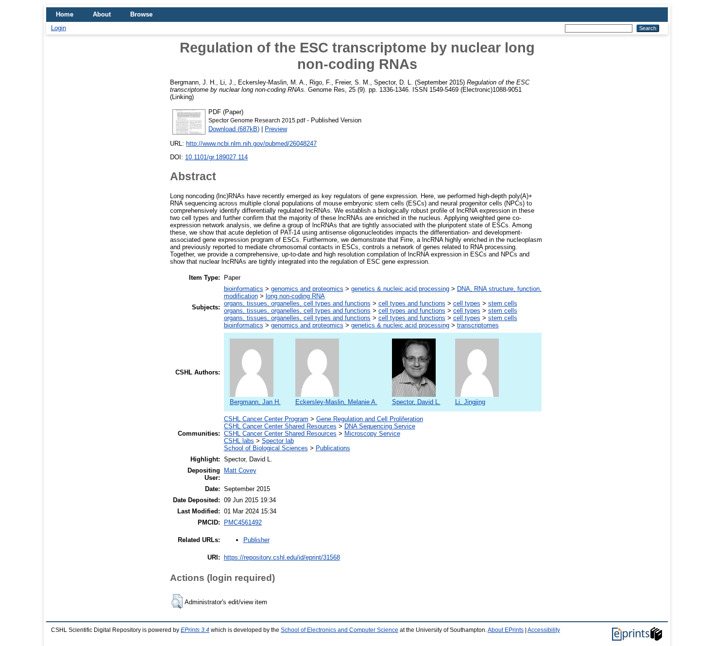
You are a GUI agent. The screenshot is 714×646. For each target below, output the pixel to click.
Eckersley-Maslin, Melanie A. (336, 402)
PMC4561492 (243, 522)
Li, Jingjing (470, 402)
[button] (177, 601)
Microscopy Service (372, 433)
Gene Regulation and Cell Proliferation (369, 419)
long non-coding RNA (295, 296)
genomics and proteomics (307, 288)
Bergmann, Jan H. (255, 402)
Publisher (256, 540)
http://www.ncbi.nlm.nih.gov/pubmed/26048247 (251, 143)
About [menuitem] (102, 14)
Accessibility (543, 630)
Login (58, 28)
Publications (333, 448)
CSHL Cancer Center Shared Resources (280, 426)
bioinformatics (243, 288)
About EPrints (506, 630)
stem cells (502, 303)
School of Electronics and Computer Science (339, 630)
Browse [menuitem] (141, 14)
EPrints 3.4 (195, 630)
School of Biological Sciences (266, 448)
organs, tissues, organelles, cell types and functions (297, 303)
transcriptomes (478, 325)
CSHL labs (239, 440)
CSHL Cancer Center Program (266, 419)
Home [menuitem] (64, 14)
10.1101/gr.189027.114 (216, 157)
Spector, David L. (416, 402)
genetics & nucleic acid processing (400, 288)
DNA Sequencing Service (379, 426)
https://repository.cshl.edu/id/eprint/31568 (282, 557)
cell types (466, 303)
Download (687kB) (233, 129)
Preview (276, 129)
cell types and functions (411, 303)
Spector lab (278, 440)
